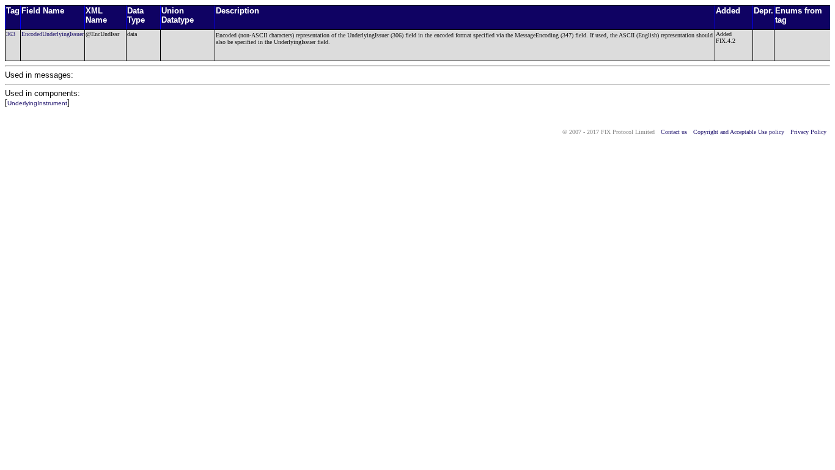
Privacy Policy (808, 132)
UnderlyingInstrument (37, 103)
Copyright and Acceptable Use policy (738, 132)
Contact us (674, 132)
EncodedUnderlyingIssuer (52, 34)
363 (10, 34)
